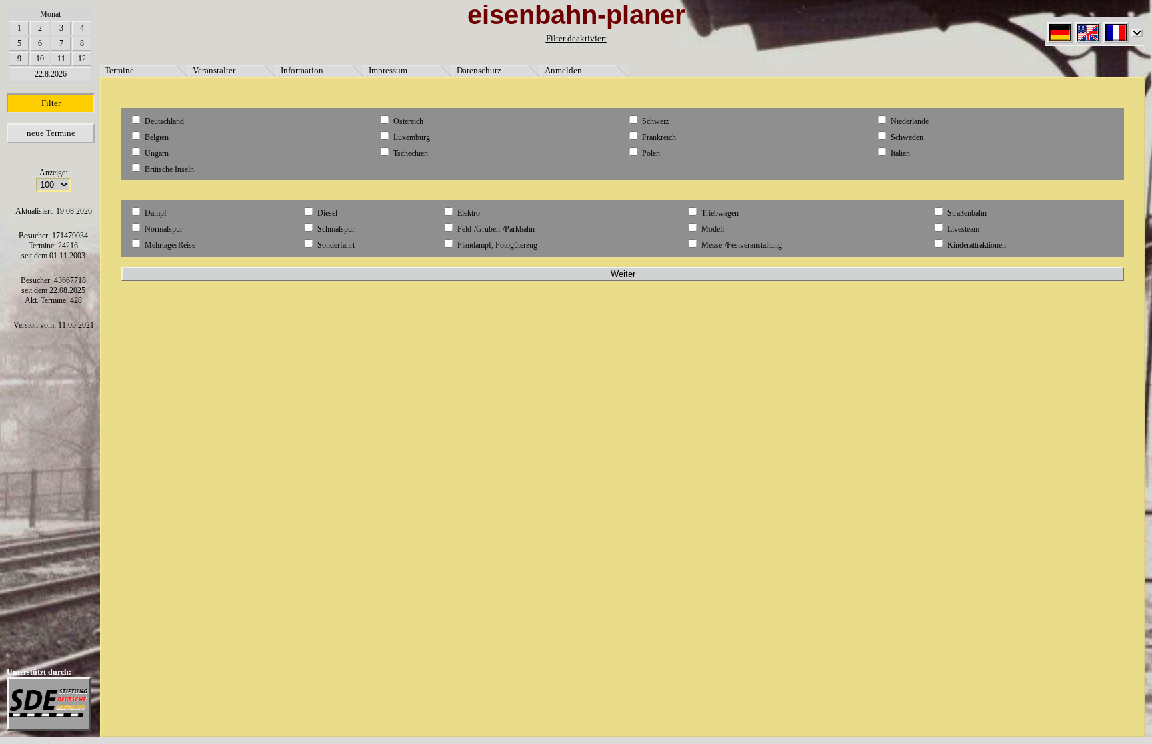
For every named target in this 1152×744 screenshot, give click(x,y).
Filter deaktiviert (576, 38)
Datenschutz (479, 70)
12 (82, 58)
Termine (119, 70)
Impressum (388, 70)
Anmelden (563, 70)
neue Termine (51, 133)
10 (40, 58)
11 (61, 58)
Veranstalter (214, 70)
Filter (51, 103)
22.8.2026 (51, 74)
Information (302, 70)
